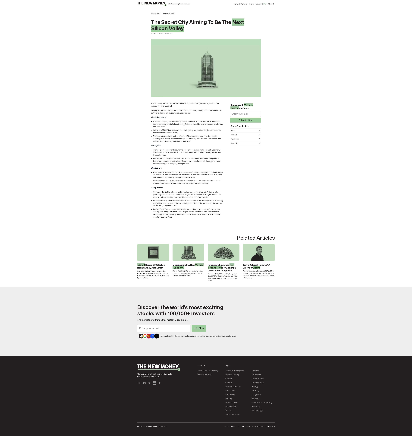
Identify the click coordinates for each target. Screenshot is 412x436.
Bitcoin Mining (232, 374)
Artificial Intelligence (234, 370)
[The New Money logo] (158, 367)
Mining (228, 398)
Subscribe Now (245, 120)
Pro (264, 4)
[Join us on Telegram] (144, 383)
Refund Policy (270, 426)
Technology (257, 410)
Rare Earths (230, 406)
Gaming (255, 390)
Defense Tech (258, 382)
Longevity (256, 394)
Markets (243, 4)
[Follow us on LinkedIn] (154, 383)
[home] (152, 4)
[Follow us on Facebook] (159, 383)
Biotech (255, 370)
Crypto (259, 4)
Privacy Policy (245, 426)
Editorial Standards (231, 426)
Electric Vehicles (233, 386)
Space (228, 410)
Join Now (198, 328)
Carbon (228, 378)
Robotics (256, 406)
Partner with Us (204, 374)
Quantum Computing (262, 402)
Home (236, 4)
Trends (251, 4)
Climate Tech (258, 378)
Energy (255, 386)
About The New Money (207, 370)
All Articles (155, 13)
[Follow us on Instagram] (139, 383)
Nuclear (255, 398)
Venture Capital (169, 13)
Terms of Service (257, 426)
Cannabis (256, 374)
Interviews (230, 394)
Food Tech (230, 390)
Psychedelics (231, 402)
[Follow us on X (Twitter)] (149, 383)
